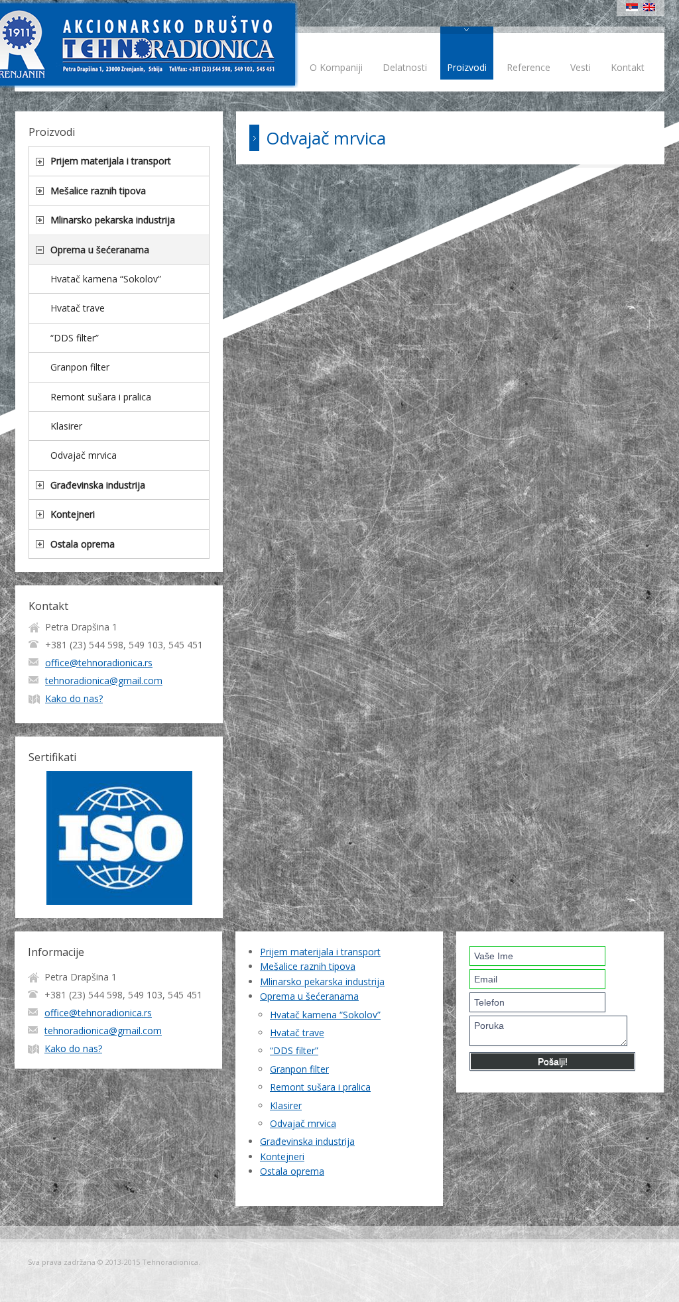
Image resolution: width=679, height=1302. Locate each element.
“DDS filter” (74, 337)
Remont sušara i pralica (100, 396)
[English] (649, 7)
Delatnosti (405, 67)
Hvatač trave (77, 308)
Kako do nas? (74, 698)
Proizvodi (467, 67)
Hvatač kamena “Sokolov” (105, 278)
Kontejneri (72, 514)
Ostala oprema (82, 544)
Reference (528, 67)
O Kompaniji (336, 67)
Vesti (580, 67)
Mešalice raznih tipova (98, 190)
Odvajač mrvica (83, 455)
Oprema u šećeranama (99, 249)
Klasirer (66, 426)
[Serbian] (632, 7)
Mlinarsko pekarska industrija (112, 219)
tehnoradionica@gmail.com (103, 680)
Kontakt (628, 67)
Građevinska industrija (97, 485)
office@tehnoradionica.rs (99, 662)
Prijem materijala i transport (110, 160)
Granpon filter (79, 367)
